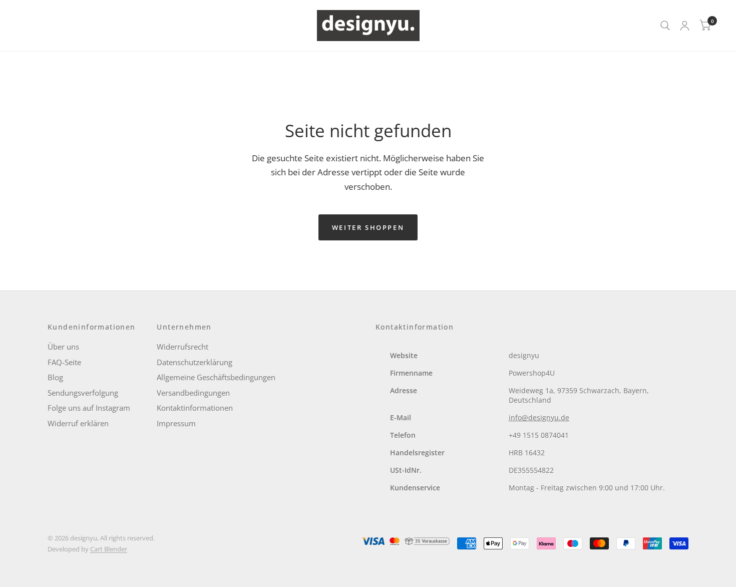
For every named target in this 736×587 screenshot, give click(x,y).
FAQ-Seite (64, 362)
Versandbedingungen (193, 393)
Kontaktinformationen (195, 408)
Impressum (176, 423)
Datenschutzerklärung (194, 362)
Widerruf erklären (78, 423)
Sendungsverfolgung (83, 393)
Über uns (63, 347)
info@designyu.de (539, 417)
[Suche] (665, 25)
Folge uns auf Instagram (89, 408)
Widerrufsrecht (182, 347)
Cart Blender (108, 548)
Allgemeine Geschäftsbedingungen (216, 377)
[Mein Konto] (684, 25)
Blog (55, 377)
